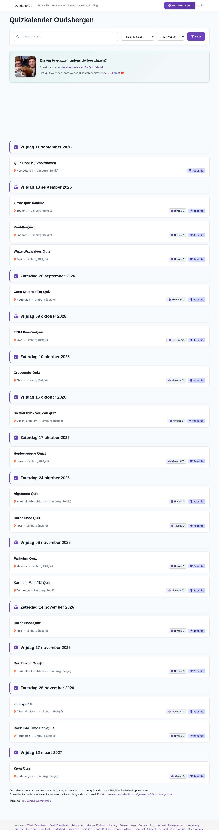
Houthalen (23, 299)
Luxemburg (193, 825)
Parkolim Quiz (25, 558)
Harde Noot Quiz (27, 518)
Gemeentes (58, 5)
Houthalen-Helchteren (31, 501)
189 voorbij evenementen (36, 800)
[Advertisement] (109, 112)
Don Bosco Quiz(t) (29, 663)
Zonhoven (23, 590)
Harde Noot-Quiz (27, 623)
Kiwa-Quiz (22, 768)
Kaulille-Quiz (24, 227)
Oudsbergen (24, 776)
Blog (95, 5)
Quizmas (113, 73)
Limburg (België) (47, 170)
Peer (19, 259)
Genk (19, 461)
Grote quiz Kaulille (29, 203)
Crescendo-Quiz (27, 372)
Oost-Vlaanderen (59, 825)
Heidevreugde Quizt (30, 453)
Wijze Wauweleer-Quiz (32, 251)
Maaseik (21, 566)
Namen (161, 825)
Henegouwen (176, 825)
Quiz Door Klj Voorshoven (35, 163)
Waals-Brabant (139, 825)
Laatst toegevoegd (79, 5)
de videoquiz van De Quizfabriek (82, 67)
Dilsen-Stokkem (26, 420)
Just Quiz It (23, 704)
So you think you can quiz (35, 413)
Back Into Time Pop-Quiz (34, 728)
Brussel (124, 825)
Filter (197, 36)
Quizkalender (24, 6)
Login (200, 5)
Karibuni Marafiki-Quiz (32, 583)
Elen (19, 380)
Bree (19, 340)
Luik (153, 825)
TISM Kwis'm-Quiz (29, 332)
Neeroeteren (24, 170)
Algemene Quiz (26, 494)
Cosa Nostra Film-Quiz (32, 292)
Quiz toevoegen (181, 5)
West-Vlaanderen (37, 825)
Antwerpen (78, 825)
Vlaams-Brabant (96, 825)
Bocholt (21, 210)
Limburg (113, 825)
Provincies (43, 5)
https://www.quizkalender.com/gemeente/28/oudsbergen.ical (136, 794)
